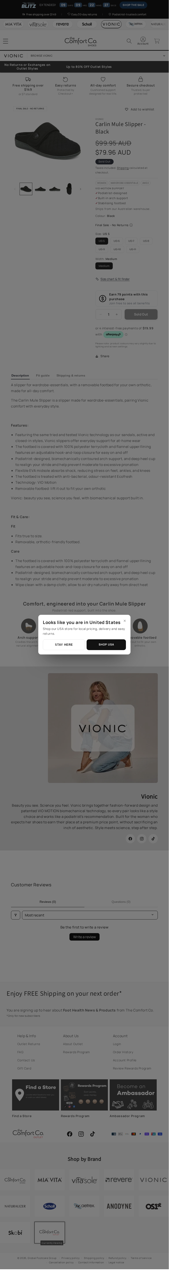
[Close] (124, 620)
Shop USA (106, 644)
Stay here (64, 644)
